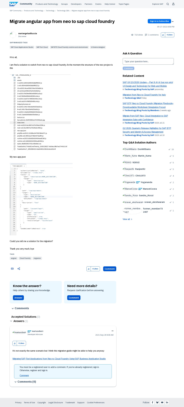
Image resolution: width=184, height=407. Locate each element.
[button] (163, 35)
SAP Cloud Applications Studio (22, 47)
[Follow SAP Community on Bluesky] (157, 402)
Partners (88, 4)
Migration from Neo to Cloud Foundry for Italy (144, 95)
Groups (64, 4)
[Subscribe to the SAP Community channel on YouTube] (162, 402)
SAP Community (16, 11)
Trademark (70, 402)
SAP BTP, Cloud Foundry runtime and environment (69, 47)
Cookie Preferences (96, 402)
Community (26, 4)
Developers (76, 4)
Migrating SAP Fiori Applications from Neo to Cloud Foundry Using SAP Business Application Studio (59, 359)
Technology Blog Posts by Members (142, 110)
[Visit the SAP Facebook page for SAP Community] (152, 402)
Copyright (41, 402)
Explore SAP (157, 4)
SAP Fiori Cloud (42, 47)
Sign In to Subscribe (159, 21)
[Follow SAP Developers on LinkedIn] (167, 402)
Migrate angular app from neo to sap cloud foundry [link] (91, 11)
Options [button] (172, 22)
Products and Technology (47, 4)
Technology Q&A (63, 11)
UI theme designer (98, 47)
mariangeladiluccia (27, 33)
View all (126, 219)
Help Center (110, 4)
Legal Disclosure (55, 402)
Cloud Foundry (25, 258)
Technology (50, 11)
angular (14, 258)
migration (37, 258)
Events (98, 4)
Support (81, 402)
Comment (110, 269)
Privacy (18, 402)
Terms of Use (29, 402)
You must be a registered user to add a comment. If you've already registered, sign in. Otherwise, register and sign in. (59, 369)
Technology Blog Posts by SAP (139, 89)
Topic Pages (124, 4)
